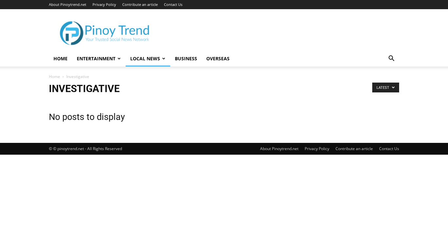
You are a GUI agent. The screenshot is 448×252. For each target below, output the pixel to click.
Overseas (218, 58)
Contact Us (173, 4)
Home (60, 58)
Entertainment (96, 58)
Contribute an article (140, 4)
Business (186, 58)
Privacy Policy (104, 4)
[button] (391, 59)
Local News (145, 58)
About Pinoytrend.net (67, 4)
